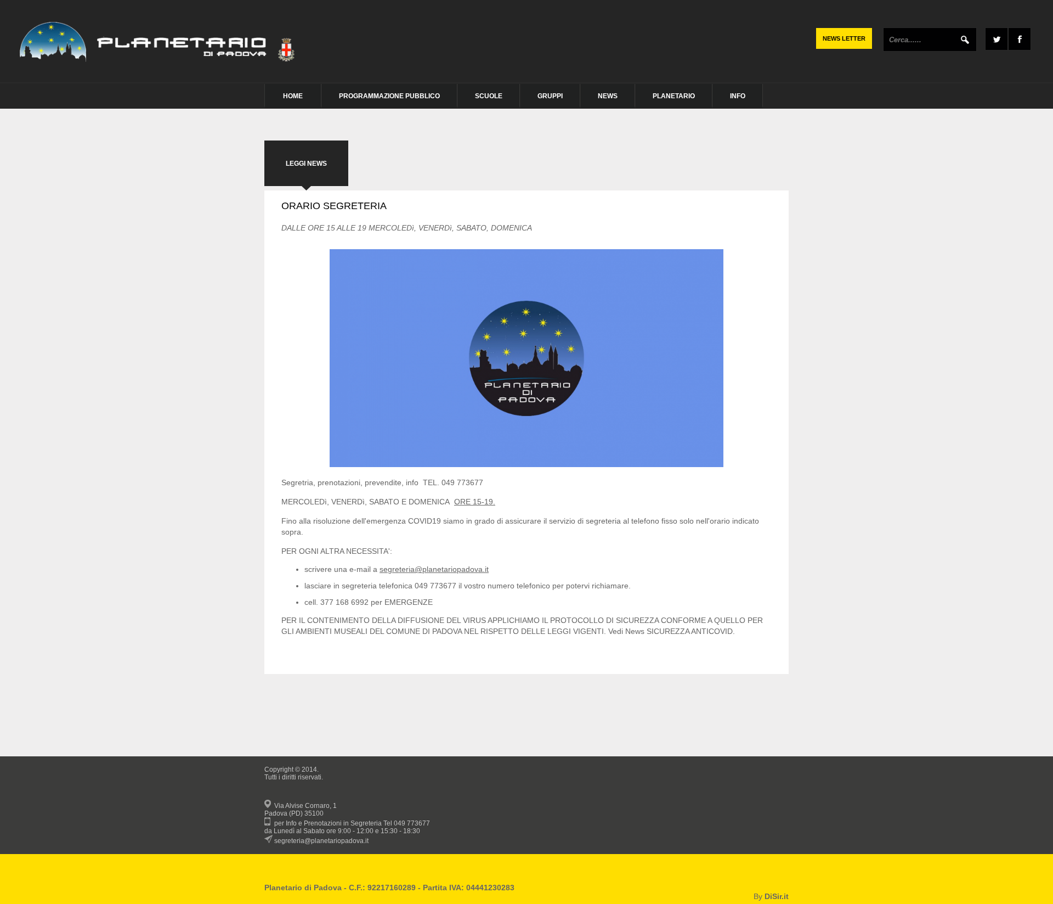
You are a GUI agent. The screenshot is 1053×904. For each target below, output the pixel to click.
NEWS (608, 96)
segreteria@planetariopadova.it (434, 569)
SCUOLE (488, 96)
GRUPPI (550, 96)
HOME (293, 96)
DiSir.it (777, 896)
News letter (844, 38)
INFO (737, 96)
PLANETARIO (674, 96)
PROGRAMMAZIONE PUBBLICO (389, 96)
